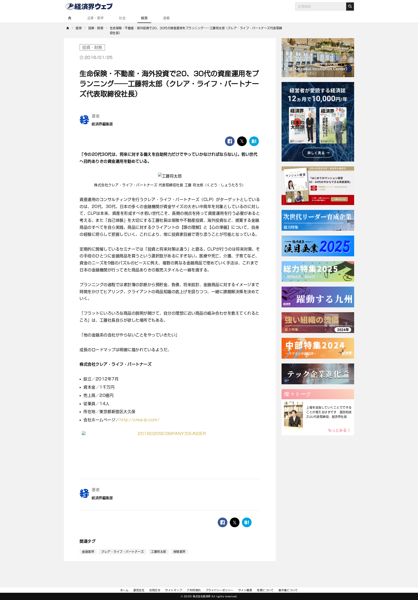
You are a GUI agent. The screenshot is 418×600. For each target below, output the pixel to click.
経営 (144, 18)
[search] (350, 6)
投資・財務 (92, 47)
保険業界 (179, 551)
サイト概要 (245, 590)
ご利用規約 (194, 590)
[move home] (67, 30)
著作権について (288, 590)
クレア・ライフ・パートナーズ (122, 551)
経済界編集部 (102, 124)
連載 (166, 18)
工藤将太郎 (158, 551)
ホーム (124, 590)
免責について (265, 590)
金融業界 (88, 551)
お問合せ (154, 590)
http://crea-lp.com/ (139, 420)
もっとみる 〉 (340, 430)
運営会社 (138, 590)
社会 (122, 18)
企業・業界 (95, 18)
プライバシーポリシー (219, 590)
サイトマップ (173, 590)
